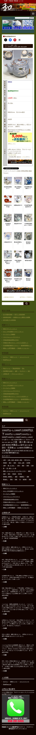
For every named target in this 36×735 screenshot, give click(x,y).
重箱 (11, 479)
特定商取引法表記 (8, 371)
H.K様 (5, 671)
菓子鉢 (20, 474)
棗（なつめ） (11, 465)
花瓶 (3, 451)
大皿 (11, 442)
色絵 (31, 448)
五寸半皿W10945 (7, 314)
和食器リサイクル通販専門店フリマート (13, 727)
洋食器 (10, 1)
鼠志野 (25, 46)
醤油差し (5, 479)
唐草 (9, 442)
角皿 (21, 450)
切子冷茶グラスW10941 (9, 320)
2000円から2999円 (12, 46)
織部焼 (21, 448)
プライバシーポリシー (17, 374)
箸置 (29, 471)
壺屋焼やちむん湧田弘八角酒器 (21, 317)
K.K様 (5, 598)
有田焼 (8, 445)
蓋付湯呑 (17, 450)
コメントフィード (24, 357)
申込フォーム (6, 368)
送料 (16, 371)
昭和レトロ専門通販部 (9, 348)
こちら (24, 157)
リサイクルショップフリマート (11, 337)
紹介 (29, 371)
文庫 (4, 465)
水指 (18, 465)
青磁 (6, 453)
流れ (23, 368)
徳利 (15, 463)
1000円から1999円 (12, 430)
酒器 (28, 476)
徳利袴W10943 (7, 317)
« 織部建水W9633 (8, 297)
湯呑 (23, 465)
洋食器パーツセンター (23, 348)
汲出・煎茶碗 (7, 448)
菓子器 (13, 450)
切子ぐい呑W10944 (19, 314)
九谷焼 (16, 439)
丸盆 (12, 439)
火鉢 (32, 465)
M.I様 (4, 541)
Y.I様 (4, 569)
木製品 (14, 445)
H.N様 (5, 553)
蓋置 (16, 476)
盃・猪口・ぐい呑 (11, 468)
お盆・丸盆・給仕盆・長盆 (15, 460)
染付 (22, 445)
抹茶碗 (28, 463)
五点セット (29, 439)
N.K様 (5, 628)
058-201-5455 (12, 155)
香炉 (30, 479)
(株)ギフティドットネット (10, 329)
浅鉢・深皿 (16, 447)
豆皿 (24, 450)
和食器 (16, 1)
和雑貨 (5, 463)
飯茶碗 (24, 479)
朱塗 (19, 445)
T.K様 (4, 655)
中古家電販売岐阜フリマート (11, 345)
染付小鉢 (27, 445)
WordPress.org (7, 360)
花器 (4, 474)
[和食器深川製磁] (17, 29)
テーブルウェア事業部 (9, 334)
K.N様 (5, 614)
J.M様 (5, 526)
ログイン (5, 357)
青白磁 (3, 452)
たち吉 (4, 439)
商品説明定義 (16, 368)
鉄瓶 (16, 479)
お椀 (4, 460)
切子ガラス (27, 460)
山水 (31, 442)
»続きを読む (6, 524)
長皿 (32, 450)
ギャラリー (23, 371)
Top (5, 1)
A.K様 (5, 582)
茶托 (9, 474)
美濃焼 (27, 448)
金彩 (30, 450)
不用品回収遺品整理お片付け (11, 340)
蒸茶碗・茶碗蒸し (8, 476)
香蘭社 (17, 452)
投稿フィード (13, 357)
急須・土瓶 (14, 45)
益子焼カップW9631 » (26, 297)
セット (9, 439)
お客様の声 (6, 374)
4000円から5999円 (14, 437)
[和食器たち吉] (27, 29)
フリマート (29, 727)
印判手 (5, 442)
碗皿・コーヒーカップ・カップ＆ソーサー (14, 471)
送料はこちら (12, 143)
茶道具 (14, 474)
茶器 (22, 46)
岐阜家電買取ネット (26, 345)
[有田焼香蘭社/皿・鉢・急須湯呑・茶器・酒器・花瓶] (7, 29)
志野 (19, 46)
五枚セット (22, 439)
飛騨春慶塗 (12, 453)
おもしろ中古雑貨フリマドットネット (13, 331)
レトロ (21, 1)
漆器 (27, 465)
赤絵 (27, 450)
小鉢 (28, 442)
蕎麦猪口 (22, 476)
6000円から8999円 (27, 437)
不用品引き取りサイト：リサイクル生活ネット (15, 342)
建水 (10, 463)
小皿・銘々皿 (19, 442)
